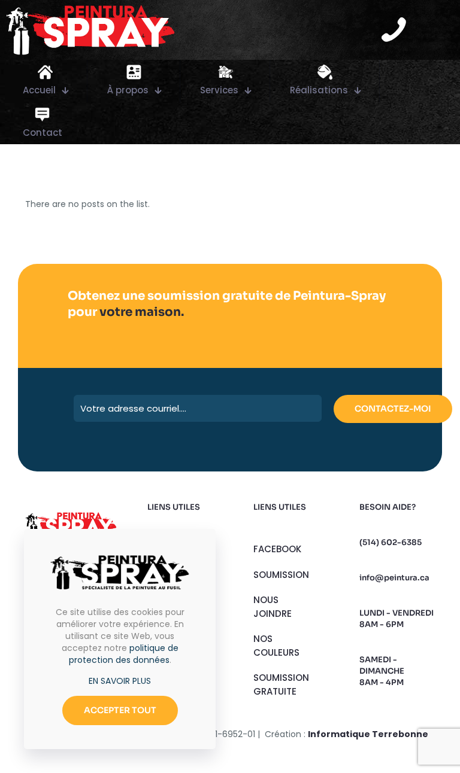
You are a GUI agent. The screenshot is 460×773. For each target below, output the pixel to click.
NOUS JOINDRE (272, 607)
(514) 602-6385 (390, 542)
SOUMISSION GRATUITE (281, 684)
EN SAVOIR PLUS (120, 681)
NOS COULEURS (276, 645)
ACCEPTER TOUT (120, 710)
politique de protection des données (123, 654)
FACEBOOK (277, 549)
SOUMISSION (281, 574)
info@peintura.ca (394, 578)
